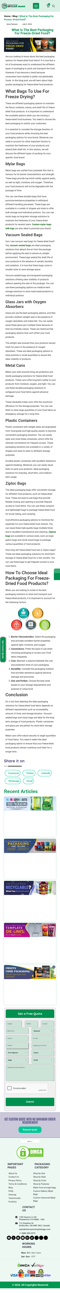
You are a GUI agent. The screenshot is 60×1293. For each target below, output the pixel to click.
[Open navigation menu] (36, 6)
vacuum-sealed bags (20, 245)
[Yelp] (41, 1238)
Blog (15, 16)
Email (29, 781)
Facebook (13, 773)
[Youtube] (46, 1238)
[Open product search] (53, 6)
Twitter (30, 773)
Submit (30, 1101)
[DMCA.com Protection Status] (30, 1158)
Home (7, 16)
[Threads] (36, 1238)
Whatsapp (14, 781)
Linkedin (45, 773)
